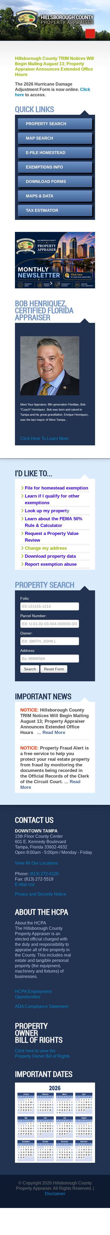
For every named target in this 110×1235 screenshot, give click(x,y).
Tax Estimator (42, 210)
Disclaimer (55, 1193)
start (51, 283)
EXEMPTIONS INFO (44, 167)
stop (58, 283)
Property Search (46, 124)
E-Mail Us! (25, 884)
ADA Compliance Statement (41, 1006)
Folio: (25, 598)
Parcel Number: (33, 616)
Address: (27, 650)
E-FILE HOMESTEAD (45, 153)
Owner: (26, 633)
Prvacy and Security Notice (40, 894)
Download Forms (46, 181)
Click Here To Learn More (44, 438)
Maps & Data (39, 196)
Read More (53, 732)
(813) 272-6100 (44, 873)
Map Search (39, 138)
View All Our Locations (36, 863)
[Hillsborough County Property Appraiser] (55, 19)
